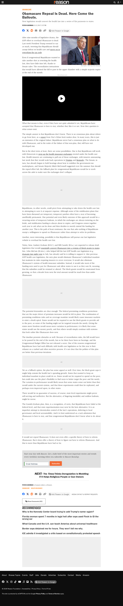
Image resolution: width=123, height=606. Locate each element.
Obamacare (26, 9)
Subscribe (56, 463)
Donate (43, 575)
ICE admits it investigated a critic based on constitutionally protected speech (61, 533)
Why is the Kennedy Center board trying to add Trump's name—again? (58, 511)
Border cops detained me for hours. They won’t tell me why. (52, 528)
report (43, 137)
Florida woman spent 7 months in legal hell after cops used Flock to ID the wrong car (60, 517)
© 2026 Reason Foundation (11, 589)
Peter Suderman (27, 25)
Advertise (52, 575)
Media (78, 575)
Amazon (86, 575)
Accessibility (26, 589)
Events (25, 575)
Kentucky (80, 160)
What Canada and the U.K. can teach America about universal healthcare (59, 523)
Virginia (69, 160)
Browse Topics (14, 575)
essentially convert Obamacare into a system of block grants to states (70, 248)
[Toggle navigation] (2, 2)
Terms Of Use (46, 589)
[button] (119, 2)
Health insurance (36, 488)
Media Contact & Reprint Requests (85, 494)
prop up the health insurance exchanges (55, 154)
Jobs (37, 575)
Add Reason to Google (60, 30)
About (4, 575)
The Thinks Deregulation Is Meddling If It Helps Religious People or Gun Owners (61, 475)
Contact (71, 575)
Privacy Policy (36, 589)
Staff (31, 575)
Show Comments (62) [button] (34, 501)
